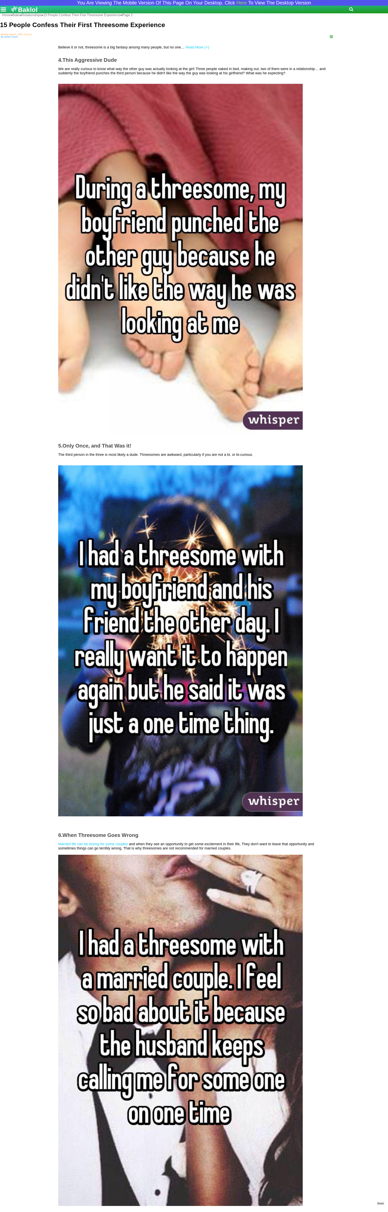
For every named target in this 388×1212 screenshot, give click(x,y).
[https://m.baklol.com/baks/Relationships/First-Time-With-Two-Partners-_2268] (331, 37)
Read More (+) (197, 47)
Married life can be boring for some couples (93, 844)
